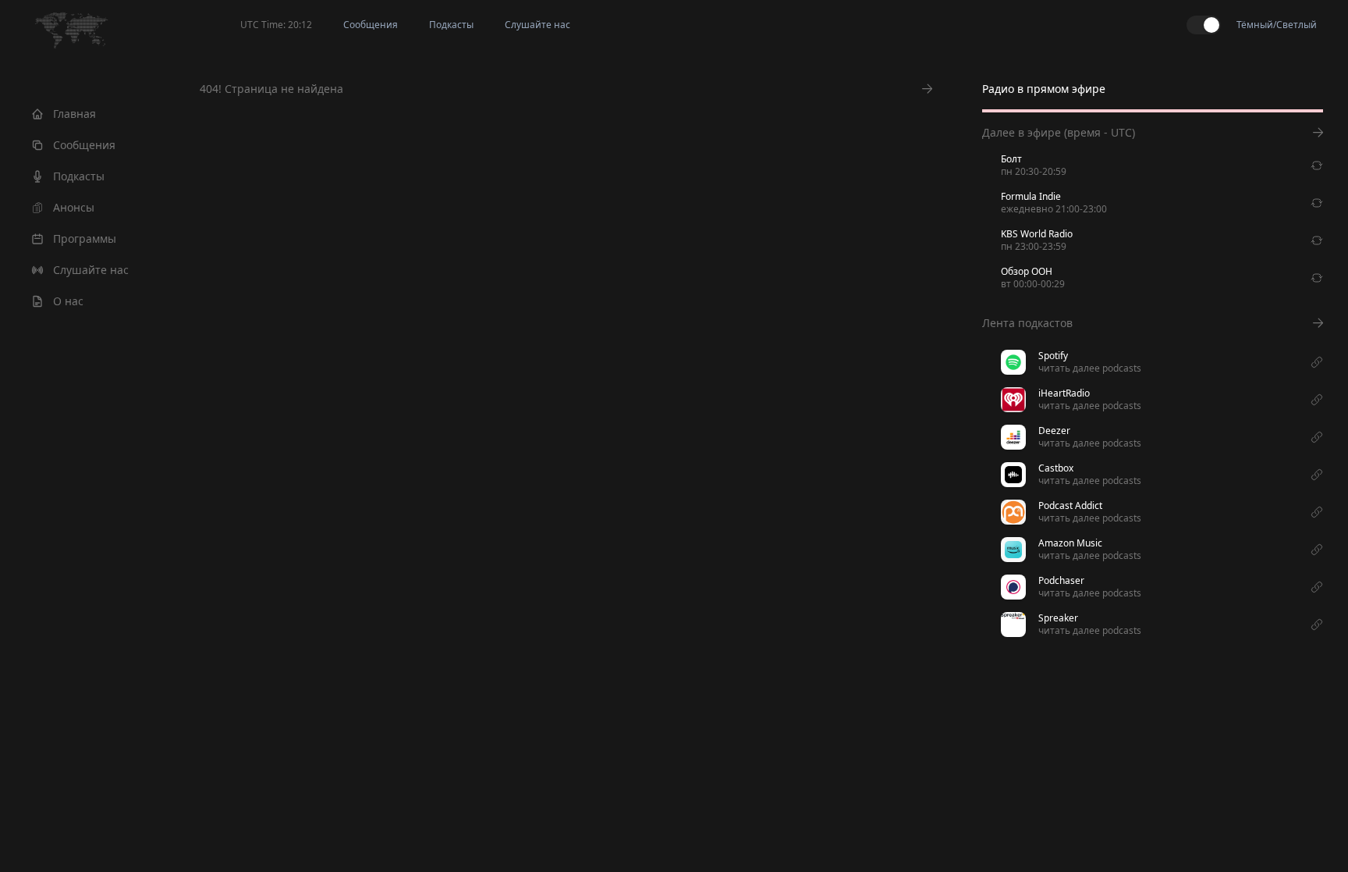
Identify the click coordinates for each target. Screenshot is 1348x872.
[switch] (1204, 25)
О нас (68, 301)
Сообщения (84, 144)
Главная (74, 113)
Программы (84, 238)
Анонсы (73, 207)
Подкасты (79, 176)
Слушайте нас (91, 269)
